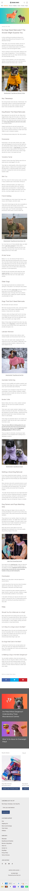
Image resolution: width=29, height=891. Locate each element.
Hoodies (22, 5)
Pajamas (27, 5)
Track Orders (5, 828)
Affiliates (4, 830)
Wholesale (4, 838)
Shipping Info (5, 823)
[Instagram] (5, 863)
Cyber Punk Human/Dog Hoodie (14, 561)
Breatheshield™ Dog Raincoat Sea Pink (14, 375)
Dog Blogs (4, 850)
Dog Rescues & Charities (7, 841)
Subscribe (6, 812)
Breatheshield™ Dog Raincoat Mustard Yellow (14, 93)
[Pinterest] (8, 863)
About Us (4, 845)
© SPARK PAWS (14, 873)
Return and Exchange (7, 825)
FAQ (3, 821)
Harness (15, 5)
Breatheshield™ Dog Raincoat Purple (14, 466)
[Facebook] (2, 863)
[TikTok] (12, 863)
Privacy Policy (5, 852)
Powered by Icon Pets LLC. (14, 875)
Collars (18, 5)
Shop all (24, 753)
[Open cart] (27, 2)
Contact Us (4, 848)
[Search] (24, 2)
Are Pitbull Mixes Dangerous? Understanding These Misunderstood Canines (12, 714)
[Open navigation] (2, 2)
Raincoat (10, 5)
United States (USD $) (14, 870)
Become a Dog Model (7, 843)
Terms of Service (6, 855)
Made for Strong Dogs (10, 788)
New (2, 5)
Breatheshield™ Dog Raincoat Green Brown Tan (14, 241)
